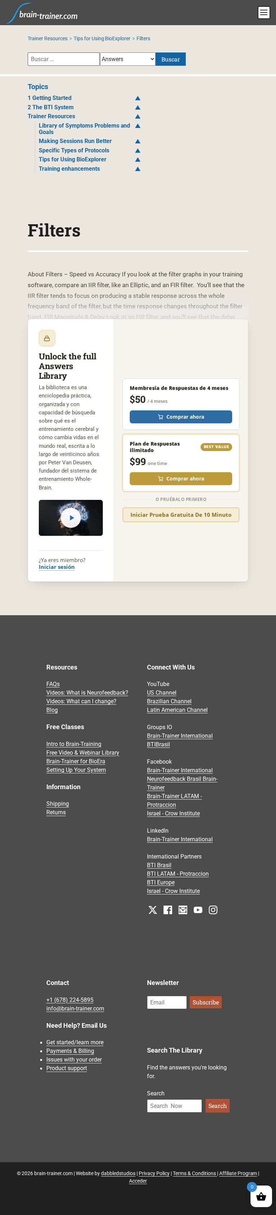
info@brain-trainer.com (75, 1008)
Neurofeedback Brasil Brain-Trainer (182, 783)
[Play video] (71, 518)
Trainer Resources (48, 38)
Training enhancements (69, 168)
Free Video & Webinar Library (82, 752)
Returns (56, 812)
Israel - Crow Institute (173, 813)
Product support (66, 1068)
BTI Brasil (159, 865)
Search (156, 1093)
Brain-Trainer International (180, 735)
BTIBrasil (158, 744)
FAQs (53, 684)
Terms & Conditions (195, 1173)
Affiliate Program (238, 1173)
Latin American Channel (177, 710)
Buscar (170, 59)
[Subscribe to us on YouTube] (198, 909)
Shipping (57, 804)
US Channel (161, 692)
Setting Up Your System (76, 770)
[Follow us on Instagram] (213, 909)
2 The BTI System (51, 107)
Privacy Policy (154, 1173)
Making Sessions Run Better (75, 141)
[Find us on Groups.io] (183, 909)
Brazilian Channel (169, 701)
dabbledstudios (118, 1173)
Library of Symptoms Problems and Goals (84, 128)
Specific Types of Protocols (74, 150)
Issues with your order (74, 1060)
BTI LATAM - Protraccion (178, 873)
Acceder (138, 1181)
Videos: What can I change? (81, 701)
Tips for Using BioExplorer (102, 38)
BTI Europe (161, 882)
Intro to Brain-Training (73, 744)
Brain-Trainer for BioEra (75, 761)
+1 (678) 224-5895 (69, 1000)
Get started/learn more (75, 1042)
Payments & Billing (70, 1051)
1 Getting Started (50, 98)
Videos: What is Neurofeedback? (87, 692)
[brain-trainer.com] (41, 12)
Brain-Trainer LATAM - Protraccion (174, 800)
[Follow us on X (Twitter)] (152, 909)
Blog (52, 710)
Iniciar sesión (57, 566)
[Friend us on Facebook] (168, 909)
